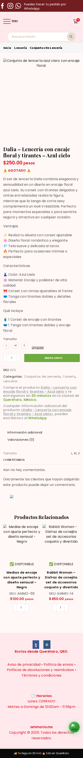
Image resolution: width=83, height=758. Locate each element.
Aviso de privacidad (23, 664)
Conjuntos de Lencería (46, 48)
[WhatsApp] (18, 6)
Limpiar (38, 347)
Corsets (69, 376)
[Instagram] (10, 6)
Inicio (7, 48)
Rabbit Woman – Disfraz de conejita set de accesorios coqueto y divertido (61, 579)
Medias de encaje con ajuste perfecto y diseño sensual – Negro (21, 579)
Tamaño (10, 339)
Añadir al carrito (53, 358)
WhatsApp (37, 418)
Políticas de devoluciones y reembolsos (40, 669)
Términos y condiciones (41, 675)
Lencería (20, 48)
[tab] (24, 432)
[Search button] (71, 36)
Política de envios (58, 664)
